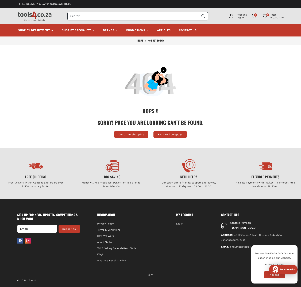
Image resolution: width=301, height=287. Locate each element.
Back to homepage (170, 134)
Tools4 (33, 280)
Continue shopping (131, 134)
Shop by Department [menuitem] (34, 30)
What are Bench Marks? (111, 260)
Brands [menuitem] (108, 30)
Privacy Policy (105, 223)
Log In (179, 223)
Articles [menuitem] (164, 30)
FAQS (100, 254)
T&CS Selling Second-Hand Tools (116, 248)
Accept (274, 274)
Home (140, 40)
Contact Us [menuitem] (187, 30)
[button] (273, 16)
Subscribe (69, 228)
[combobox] (138, 16)
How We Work (105, 235)
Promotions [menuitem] (135, 30)
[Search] (203, 16)
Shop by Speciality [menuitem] (76, 30)
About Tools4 (105, 242)
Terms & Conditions (108, 229)
